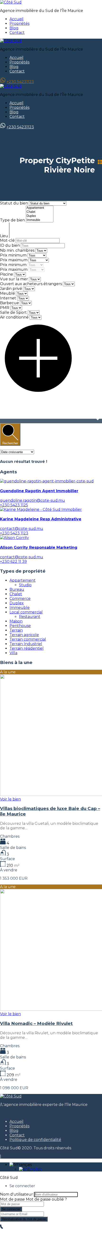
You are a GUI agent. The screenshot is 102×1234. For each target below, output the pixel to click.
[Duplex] (39, 216)
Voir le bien (10, 799)
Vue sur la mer (14, 279)
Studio (25, 585)
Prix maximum (14, 260)
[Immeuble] (39, 220)
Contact (17, 32)
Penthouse (20, 625)
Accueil (16, 19)
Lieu (4, 236)
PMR (4, 307)
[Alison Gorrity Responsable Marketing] (14, 537)
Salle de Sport (13, 312)
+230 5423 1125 (14, 505)
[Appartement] (39, 208)
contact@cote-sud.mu (21, 528)
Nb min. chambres (17, 250)
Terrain (16, 630)
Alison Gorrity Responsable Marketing (38, 547)
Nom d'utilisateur (16, 1194)
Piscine (6, 274)
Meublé (7, 293)
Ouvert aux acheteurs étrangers (31, 284)
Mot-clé (8, 240)
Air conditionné (14, 317)
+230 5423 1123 (14, 533)
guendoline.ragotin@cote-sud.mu (32, 500)
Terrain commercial (27, 639)
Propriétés (19, 23)
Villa (13, 653)
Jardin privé (11, 288)
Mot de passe (12, 1199)
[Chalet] (39, 212)
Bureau (16, 589)
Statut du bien (14, 203)
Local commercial (26, 612)
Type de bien (13, 220)
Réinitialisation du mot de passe (24, 1219)
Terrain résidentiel (26, 648)
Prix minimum (14, 255)
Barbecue (9, 303)
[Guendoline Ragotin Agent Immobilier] (47, 481)
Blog (14, 28)
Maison (16, 621)
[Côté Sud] (11, 2)
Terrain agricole (24, 635)
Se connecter (11, 1209)
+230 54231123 (20, 81)
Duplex (16, 603)
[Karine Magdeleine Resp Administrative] (41, 509)
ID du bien (10, 245)
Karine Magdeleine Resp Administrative (40, 519)
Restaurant (29, 616)
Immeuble (19, 607)
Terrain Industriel (25, 644)
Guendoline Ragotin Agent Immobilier (39, 491)
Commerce (20, 598)
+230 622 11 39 (13, 561)
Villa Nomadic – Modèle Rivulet (36, 1023)
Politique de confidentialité (35, 1139)
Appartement (22, 580)
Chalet (15, 594)
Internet (8, 298)
